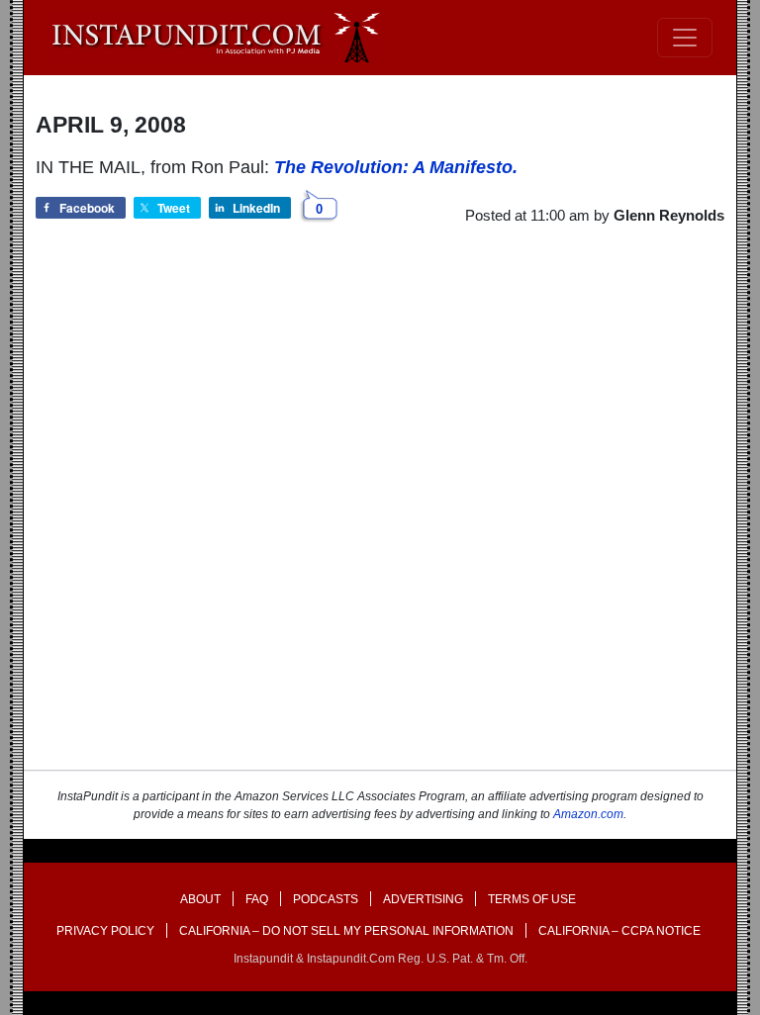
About (200, 899)
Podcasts (325, 899)
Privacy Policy (105, 931)
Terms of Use (532, 899)
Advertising (423, 899)
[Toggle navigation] (684, 37)
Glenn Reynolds (669, 215)
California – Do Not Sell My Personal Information (346, 931)
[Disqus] (380, 515)
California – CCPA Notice (619, 931)
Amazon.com (588, 814)
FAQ (256, 899)
